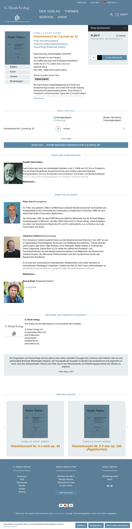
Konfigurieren (96, 525)
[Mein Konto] (111, 14)
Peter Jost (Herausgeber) (46, 41)
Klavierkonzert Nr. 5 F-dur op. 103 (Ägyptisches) (96, 448)
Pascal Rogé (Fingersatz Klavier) (49, 47)
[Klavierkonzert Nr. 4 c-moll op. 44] (35, 421)
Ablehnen (81, 525)
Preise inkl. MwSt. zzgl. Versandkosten (105, 39)
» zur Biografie (29, 287)
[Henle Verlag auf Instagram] (126, 2)
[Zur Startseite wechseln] (18, 14)
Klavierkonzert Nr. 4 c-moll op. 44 (35, 446)
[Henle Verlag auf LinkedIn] (68, 518)
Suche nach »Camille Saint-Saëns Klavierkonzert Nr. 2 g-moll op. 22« (66, 145)
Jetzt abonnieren (66, 493)
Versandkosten (59, 513)
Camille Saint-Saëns (35, 441)
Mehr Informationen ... (11, 526)
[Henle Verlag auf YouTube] (123, 2)
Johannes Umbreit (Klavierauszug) (51, 44)
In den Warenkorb (114, 57)
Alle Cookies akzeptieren (117, 525)
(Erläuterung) (60, 120)
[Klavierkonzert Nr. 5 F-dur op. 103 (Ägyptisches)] (96, 421)
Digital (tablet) (41, 79)
